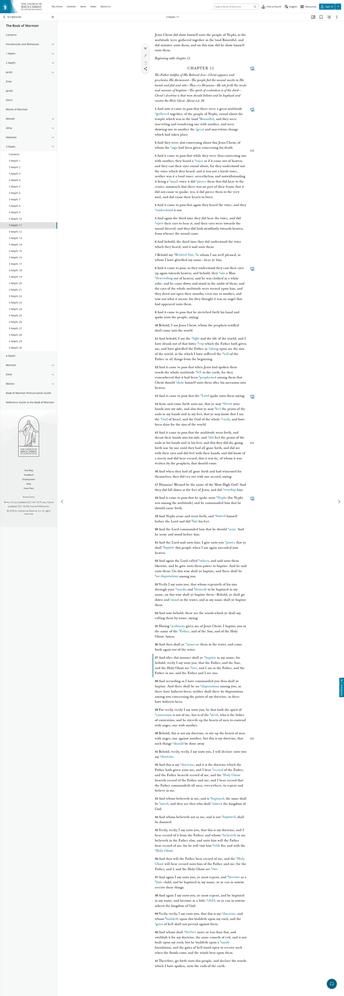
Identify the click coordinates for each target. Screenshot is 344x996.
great (200, 129)
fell (199, 372)
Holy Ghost (231, 775)
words (181, 589)
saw (222, 273)
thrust (227, 404)
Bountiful (207, 119)
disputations (210, 686)
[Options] (336, 17)
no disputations (167, 576)
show (180, 382)
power (230, 542)
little (159, 882)
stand (175, 600)
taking (213, 349)
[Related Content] (329, 17)
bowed (221, 516)
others (204, 561)
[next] (339, 501)
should (179, 743)
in (197, 255)
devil (214, 715)
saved (164, 804)
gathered (162, 114)
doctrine (167, 757)
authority (178, 626)
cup (201, 343)
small (174, 181)
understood (164, 210)
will (226, 354)
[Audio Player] (332, 984)
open (159, 223)
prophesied (208, 377)
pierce (201, 181)
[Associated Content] (252, 68)
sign (175, 147)
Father (184, 631)
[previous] (62, 501)
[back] (4, 17)
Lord (205, 396)
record (218, 770)
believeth (229, 835)
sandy (225, 942)
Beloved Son (184, 255)
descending (164, 278)
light (196, 338)
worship (230, 490)
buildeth (172, 919)
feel (218, 409)
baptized (217, 798)
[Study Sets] (313, 17)
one (194, 668)
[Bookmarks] (321, 17)
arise (232, 529)
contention (164, 715)
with (217, 845)
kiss (195, 521)
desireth (201, 589)
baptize (169, 547)
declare (190, 932)
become (234, 877)
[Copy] (145, 63)
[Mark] (145, 56)
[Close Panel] (53, 17)
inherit (217, 804)
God (164, 419)
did (211, 437)
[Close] (145, 48)
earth (226, 419)
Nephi (221, 497)
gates (159, 924)
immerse (193, 644)
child (211, 900)
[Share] (145, 69)
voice (199, 161)
